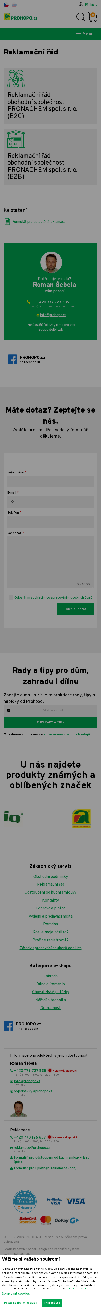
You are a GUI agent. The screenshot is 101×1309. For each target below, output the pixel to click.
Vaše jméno (15, 473)
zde (61, 330)
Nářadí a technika (50, 1000)
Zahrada (50, 976)
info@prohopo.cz (53, 315)
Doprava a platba (50, 908)
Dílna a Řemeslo (50, 984)
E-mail (11, 493)
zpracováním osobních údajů (72, 598)
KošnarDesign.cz (38, 1249)
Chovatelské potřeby (50, 992)
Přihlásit (91, 5)
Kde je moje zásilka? (51, 932)
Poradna (50, 924)
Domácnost (50, 1008)
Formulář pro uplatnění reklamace (39, 222)
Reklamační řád (50, 884)
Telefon (13, 513)
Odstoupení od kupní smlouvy (50, 892)
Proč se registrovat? (50, 940)
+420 (53, 304)
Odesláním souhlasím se (47, 734)
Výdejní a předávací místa (51, 916)
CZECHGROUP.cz (17, 1254)
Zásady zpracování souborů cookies (51, 948)
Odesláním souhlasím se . (54, 598)
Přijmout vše (52, 1303)
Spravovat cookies (16, 1294)
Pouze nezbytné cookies (20, 1303)
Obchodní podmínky (50, 876)
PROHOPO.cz (32, 359)
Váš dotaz (14, 533)
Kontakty (50, 900)
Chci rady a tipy (50, 723)
